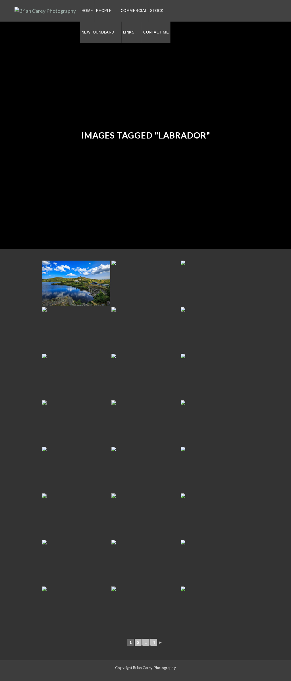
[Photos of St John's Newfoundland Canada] (76, 283)
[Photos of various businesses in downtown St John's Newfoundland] (145, 423)
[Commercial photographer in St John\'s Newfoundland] (76, 516)
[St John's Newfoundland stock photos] (145, 376)
